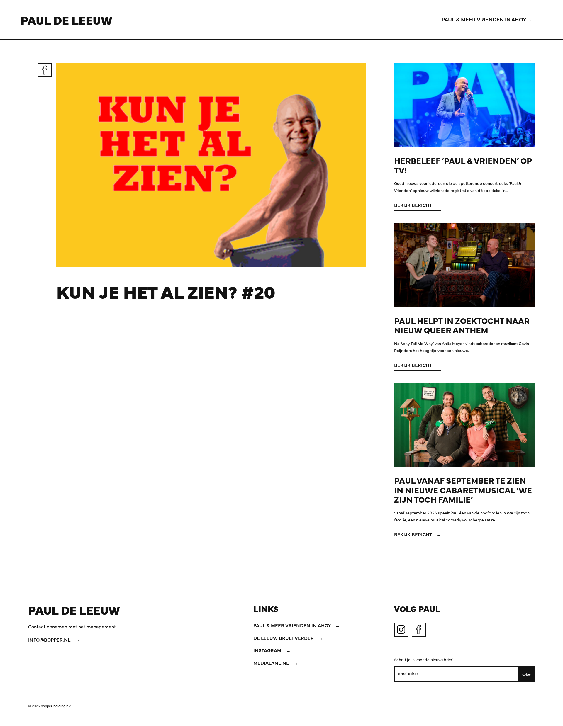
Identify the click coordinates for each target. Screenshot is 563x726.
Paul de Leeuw (66, 19)
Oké (526, 674)
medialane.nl (271, 662)
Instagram (267, 650)
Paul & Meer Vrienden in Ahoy (292, 625)
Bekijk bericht (413, 205)
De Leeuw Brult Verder (284, 638)
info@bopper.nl (50, 639)
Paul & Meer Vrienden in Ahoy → (487, 19)
